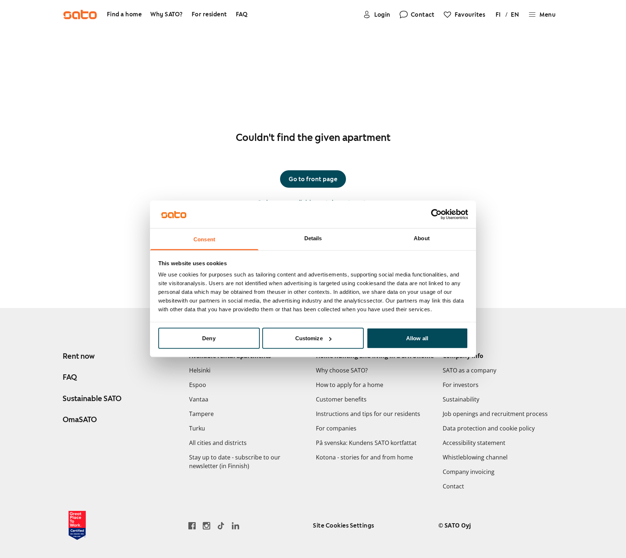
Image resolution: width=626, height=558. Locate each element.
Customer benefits (341, 399)
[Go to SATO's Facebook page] (192, 525)
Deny (208, 338)
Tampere (201, 414)
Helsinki (199, 370)
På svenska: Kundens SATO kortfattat (366, 443)
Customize (309, 338)
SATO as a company (469, 370)
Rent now (79, 356)
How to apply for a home (349, 385)
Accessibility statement (474, 443)
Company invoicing (468, 472)
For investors (461, 385)
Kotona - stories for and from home (364, 457)
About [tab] (422, 238)
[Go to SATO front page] (80, 14)
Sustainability (461, 399)
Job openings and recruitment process (495, 414)
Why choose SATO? (342, 370)
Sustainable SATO (92, 398)
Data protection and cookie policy (489, 428)
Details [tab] (313, 238)
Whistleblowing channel (475, 457)
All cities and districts (218, 443)
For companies (336, 428)
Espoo (197, 385)
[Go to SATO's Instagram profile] (206, 525)
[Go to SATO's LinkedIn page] (235, 525)
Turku (197, 428)
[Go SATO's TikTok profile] (221, 525)
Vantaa (198, 399)
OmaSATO (80, 419)
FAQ (70, 377)
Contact (453, 486)
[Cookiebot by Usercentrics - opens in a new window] (436, 214)
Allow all (417, 338)
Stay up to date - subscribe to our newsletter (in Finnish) (234, 461)
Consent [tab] (204, 239)
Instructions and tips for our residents (368, 414)
